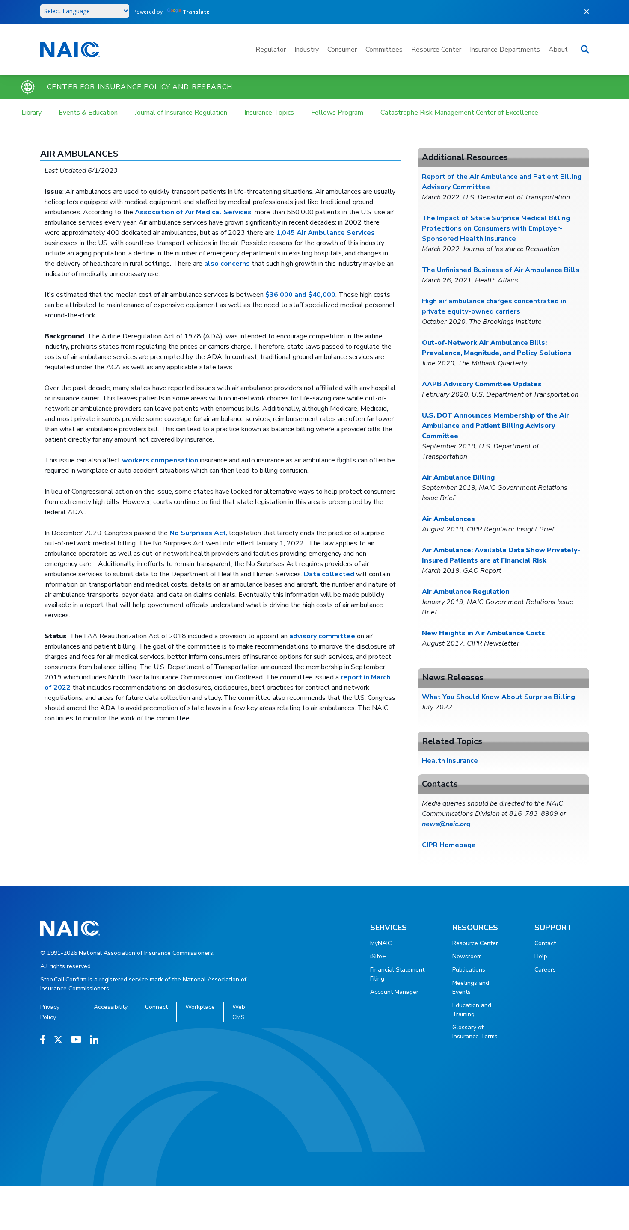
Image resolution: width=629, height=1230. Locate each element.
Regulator (270, 49)
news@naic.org (446, 824)
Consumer (342, 49)
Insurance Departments (505, 49)
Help (540, 956)
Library (31, 112)
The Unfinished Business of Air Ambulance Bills (500, 270)
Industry (306, 49)
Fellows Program (337, 112)
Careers (545, 970)
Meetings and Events (470, 987)
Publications (468, 970)
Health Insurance (450, 760)
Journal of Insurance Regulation (181, 112)
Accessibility (111, 1007)
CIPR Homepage (449, 845)
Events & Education (88, 112)
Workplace (200, 1007)
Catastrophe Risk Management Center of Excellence (459, 112)
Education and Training (471, 1009)
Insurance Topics (269, 112)
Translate (196, 11)
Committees (384, 49)
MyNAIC (381, 943)
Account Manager (394, 992)
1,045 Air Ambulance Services (325, 232)
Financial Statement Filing (397, 974)
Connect (156, 1007)
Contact (545, 943)
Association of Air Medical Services (193, 212)
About (558, 49)
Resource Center (436, 49)
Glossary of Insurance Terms (475, 1031)
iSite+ (378, 956)
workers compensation (160, 460)
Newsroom (467, 956)
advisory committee (322, 636)
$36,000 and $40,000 (300, 294)
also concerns (227, 263)
